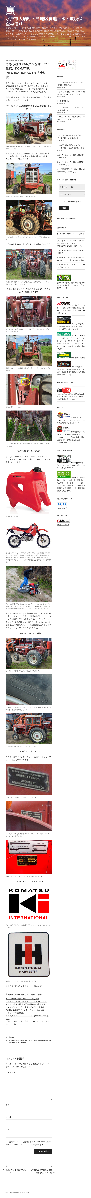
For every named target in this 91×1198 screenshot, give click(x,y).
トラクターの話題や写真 (41, 1040)
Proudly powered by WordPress (17, 1192)
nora (22, 60)
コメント (11, 1072)
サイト (8, 1129)
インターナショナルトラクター (18, 1040)
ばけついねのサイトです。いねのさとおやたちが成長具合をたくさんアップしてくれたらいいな (70, 285)
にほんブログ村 (62, 508)
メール (8, 1117)
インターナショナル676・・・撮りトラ (22, 999)
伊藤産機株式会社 (78, 358)
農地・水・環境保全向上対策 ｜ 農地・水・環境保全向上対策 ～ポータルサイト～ (71, 480)
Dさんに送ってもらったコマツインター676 (27, 153)
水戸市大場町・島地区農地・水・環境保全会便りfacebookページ (71, 434)
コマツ (30, 1040)
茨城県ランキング (63, 525)
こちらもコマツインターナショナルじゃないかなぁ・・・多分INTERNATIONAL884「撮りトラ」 (71, 243)
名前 (7, 1105)
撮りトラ (15, 97)
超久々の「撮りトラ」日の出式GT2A (70, 155)
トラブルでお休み (63, 101)
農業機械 (11, 1037)
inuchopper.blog (77, 463)
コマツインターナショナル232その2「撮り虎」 (26, 1007)
